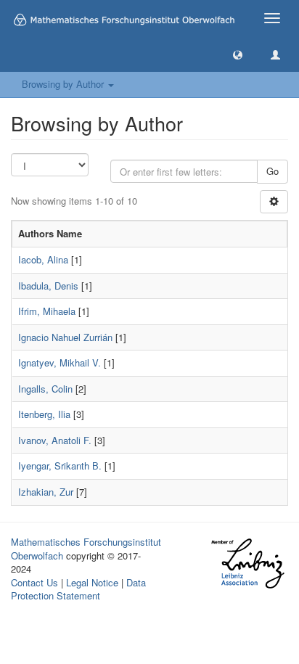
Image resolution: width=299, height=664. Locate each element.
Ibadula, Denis (48, 285)
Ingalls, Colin (45, 388)
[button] (237, 54)
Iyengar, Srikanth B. (60, 465)
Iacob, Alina (43, 259)
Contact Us (34, 582)
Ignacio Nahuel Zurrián (65, 337)
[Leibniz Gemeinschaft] (247, 563)
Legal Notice (92, 582)
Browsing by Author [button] (64, 84)
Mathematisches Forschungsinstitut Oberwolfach (86, 548)
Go (272, 171)
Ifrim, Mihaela (46, 311)
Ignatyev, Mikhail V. (59, 362)
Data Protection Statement (78, 589)
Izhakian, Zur (45, 492)
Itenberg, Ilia (44, 414)
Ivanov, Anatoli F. (54, 440)
